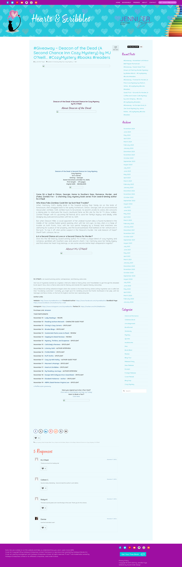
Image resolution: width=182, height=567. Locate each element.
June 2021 (127, 250)
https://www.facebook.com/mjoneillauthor (91, 300)
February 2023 (129, 184)
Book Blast (128, 350)
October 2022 (128, 197)
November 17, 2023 (111, 459)
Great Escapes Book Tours (48, 442)
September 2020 (129, 276)
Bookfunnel (128, 327)
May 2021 (127, 253)
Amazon (48, 310)
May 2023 (127, 174)
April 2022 (127, 217)
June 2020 (127, 286)
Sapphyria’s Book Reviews (54, 337)
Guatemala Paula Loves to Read (57, 333)
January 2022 (128, 227)
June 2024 (127, 132)
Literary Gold (50, 348)
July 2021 (127, 246)
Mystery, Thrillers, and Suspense (57, 341)
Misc (126, 346)
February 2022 (129, 223)
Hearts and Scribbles (60, 442)
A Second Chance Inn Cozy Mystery (85, 442)
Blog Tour (62, 61)
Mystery (127, 335)
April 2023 (127, 178)
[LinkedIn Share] (46, 431)
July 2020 (127, 282)
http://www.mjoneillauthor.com (51, 300)
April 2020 (127, 292)
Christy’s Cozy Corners (53, 325)
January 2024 (128, 148)
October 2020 (129, 273)
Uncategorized (130, 323)
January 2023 (128, 187)
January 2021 (128, 263)
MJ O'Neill (97, 442)
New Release (129, 365)
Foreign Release (130, 373)
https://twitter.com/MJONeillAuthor (93, 306)
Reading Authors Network (54, 322)
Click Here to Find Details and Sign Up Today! (76, 392)
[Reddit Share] (56, 431)
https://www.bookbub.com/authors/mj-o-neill (50, 303)
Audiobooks (129, 342)
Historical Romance (131, 316)
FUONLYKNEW (50, 352)
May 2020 (127, 289)
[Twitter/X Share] (41, 431)
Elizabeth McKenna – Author (55, 379)
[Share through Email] (66, 431)
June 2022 (127, 210)
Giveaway (56, 61)
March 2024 (128, 142)
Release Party (129, 361)
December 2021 (129, 230)
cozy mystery (37, 442)
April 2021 (127, 256)
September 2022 (129, 201)
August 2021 (128, 243)
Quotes (127, 339)
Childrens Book (130, 320)
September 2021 (129, 240)
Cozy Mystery (69, 61)
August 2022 (128, 204)
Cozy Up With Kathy (52, 360)
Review (127, 354)
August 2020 (128, 279)
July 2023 (127, 168)
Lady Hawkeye (50, 318)
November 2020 (129, 269)
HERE (72, 550)
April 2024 (127, 138)
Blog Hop (128, 380)
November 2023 (129, 155)
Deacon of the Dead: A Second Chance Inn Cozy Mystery (76, 171)
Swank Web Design (134, 565)
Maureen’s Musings (52, 363)
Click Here (76, 396)
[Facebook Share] (36, 431)
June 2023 (127, 171)
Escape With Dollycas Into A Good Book (59, 375)
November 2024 (129, 129)
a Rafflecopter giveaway (42, 386)
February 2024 (129, 145)
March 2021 (128, 259)
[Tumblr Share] (61, 431)
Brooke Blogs (50, 329)
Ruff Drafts (49, 356)
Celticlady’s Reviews (52, 344)
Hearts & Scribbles (52, 367)
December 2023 (129, 151)
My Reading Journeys (53, 371)
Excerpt (127, 369)
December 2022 (129, 191)
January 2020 (128, 302)
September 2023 (129, 161)
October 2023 (128, 158)
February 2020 (129, 299)
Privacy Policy (124, 561)
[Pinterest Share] (51, 431)
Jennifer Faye (40, 61)
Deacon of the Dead (71, 442)
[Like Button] (35, 438)
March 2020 (128, 295)
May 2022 (127, 214)
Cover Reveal (129, 377)
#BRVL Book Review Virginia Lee (57, 382)
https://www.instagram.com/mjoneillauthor (57, 306)
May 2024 (127, 135)
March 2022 (128, 220)
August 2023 (128, 165)
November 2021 (129, 233)
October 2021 (128, 237)
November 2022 (129, 194)
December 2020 (129, 266)
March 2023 (128, 181)
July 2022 (127, 207)
